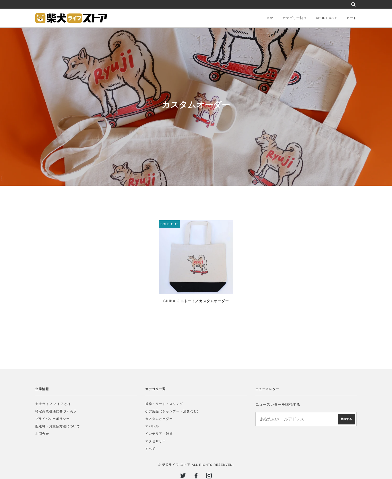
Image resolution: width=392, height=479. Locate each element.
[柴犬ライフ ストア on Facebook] (196, 476)
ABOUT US (325, 18)
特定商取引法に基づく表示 (56, 411)
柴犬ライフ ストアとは (53, 403)
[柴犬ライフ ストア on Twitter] (183, 476)
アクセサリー (155, 441)
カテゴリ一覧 (293, 18)
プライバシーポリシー (52, 418)
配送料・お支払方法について (57, 426)
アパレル (152, 426)
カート (351, 18)
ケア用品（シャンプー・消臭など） (172, 411)
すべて (150, 448)
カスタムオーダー (159, 418)
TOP (269, 18)
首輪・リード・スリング (164, 403)
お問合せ (42, 433)
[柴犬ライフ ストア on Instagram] (209, 476)
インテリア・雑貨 (159, 433)
